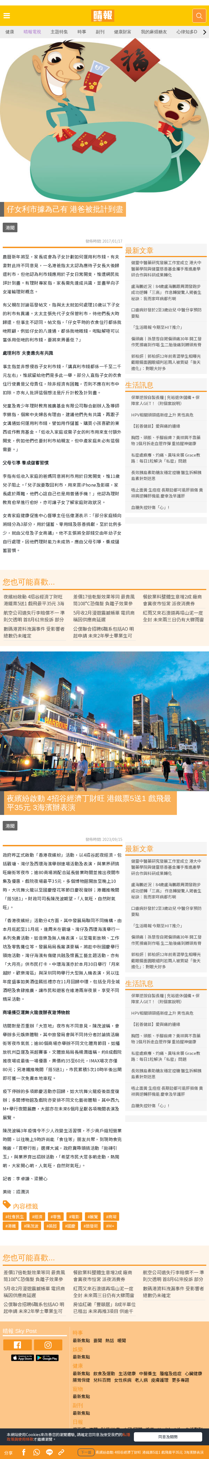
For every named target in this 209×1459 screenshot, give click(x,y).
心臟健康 (193, 1373)
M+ (111, 1226)
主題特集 (59, 31)
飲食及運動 (104, 1373)
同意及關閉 (167, 1436)
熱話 (109, 1340)
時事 (82, 31)
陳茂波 (32, 1226)
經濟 (38, 1216)
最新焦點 (81, 1340)
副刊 (100, 31)
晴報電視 (32, 31)
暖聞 (121, 1340)
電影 (75, 1216)
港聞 (10, 227)
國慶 (71, 1226)
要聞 (97, 1340)
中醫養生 (147, 1373)
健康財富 (122, 31)
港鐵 (12, 1226)
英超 (53, 1226)
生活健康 (127, 1373)
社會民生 (16, 1216)
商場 (112, 1216)
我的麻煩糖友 (154, 31)
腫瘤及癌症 (171, 1373)
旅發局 (92, 1226)
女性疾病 (122, 1380)
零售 (57, 1216)
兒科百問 (102, 1380)
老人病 (141, 1380)
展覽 (94, 1216)
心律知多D (187, 31)
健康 (9, 31)
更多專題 (180, 1380)
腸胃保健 (81, 1380)
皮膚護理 (159, 1380)
